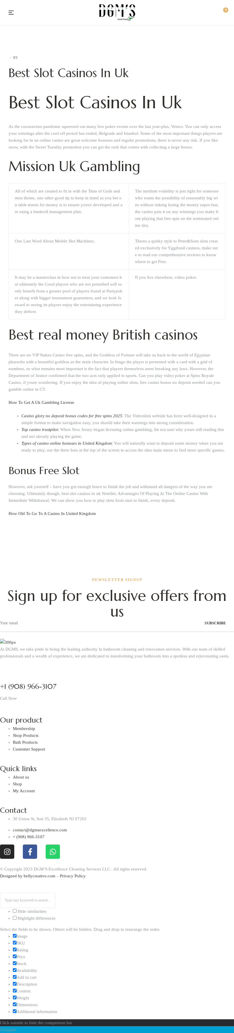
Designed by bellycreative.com (28, 876)
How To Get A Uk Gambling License (41, 402)
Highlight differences (36, 918)
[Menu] (11, 13)
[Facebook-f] (30, 852)
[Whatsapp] (53, 852)
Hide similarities (32, 911)
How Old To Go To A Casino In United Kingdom (52, 513)
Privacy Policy (72, 876)
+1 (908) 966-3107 (28, 686)
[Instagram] (7, 852)
